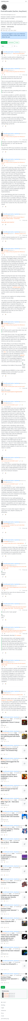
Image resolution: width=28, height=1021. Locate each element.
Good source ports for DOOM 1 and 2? (9, 404)
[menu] (26, 1)
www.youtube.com (5, 805)
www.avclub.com (4, 941)
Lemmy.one (4, 1)
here (5, 352)
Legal (2, 1007)
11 (2, 888)
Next (3, 987)
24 (2, 969)
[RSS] (16, 46)
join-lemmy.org (5, 1018)
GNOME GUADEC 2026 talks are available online (12, 694)
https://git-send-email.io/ (7, 222)
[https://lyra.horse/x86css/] (24, 857)
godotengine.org (4, 953)
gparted (22, 355)
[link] (5, 55)
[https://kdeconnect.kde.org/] (24, 871)
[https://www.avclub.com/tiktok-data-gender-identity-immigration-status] (24, 936)
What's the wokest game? (19, 53)
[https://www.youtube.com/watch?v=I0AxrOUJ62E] (24, 844)
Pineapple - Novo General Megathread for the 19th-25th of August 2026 (13, 567)
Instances (3, 1010)
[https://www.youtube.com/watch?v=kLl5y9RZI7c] (24, 803)
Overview (4, 42)
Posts (16, 42)
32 (2, 781)
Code (2, 1016)
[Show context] (2, 55)
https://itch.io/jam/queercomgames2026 (11, 391)
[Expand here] (24, 722)
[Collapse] (2, 50)
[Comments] (24, 750)
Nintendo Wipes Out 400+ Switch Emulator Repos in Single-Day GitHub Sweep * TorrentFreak (13, 218)
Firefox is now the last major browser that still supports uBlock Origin (13, 664)
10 (2, 927)
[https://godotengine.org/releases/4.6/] (24, 952)
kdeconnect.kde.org (5, 871)
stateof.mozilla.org (5, 923)
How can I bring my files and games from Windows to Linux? (13, 72)
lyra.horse (3, 860)
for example (18, 635)
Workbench (10, 700)
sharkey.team (4, 832)
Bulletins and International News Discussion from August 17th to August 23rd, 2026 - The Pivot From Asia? (13, 607)
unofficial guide (17, 287)
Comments (11, 42)
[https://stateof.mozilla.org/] (24, 923)
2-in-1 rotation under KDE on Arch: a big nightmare (12, 543)
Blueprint (3, 700)
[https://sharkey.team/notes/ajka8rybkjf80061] (24, 830)
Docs (2, 1013)
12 (2, 821)
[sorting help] (14, 46)
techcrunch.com (4, 819)
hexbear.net (3, 725)
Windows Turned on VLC (20, 233)
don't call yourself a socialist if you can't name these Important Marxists (12, 525)
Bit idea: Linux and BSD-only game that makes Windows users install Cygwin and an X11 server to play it (13, 631)
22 (2, 741)
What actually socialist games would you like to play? (13, 386)
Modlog (3, 1005)
